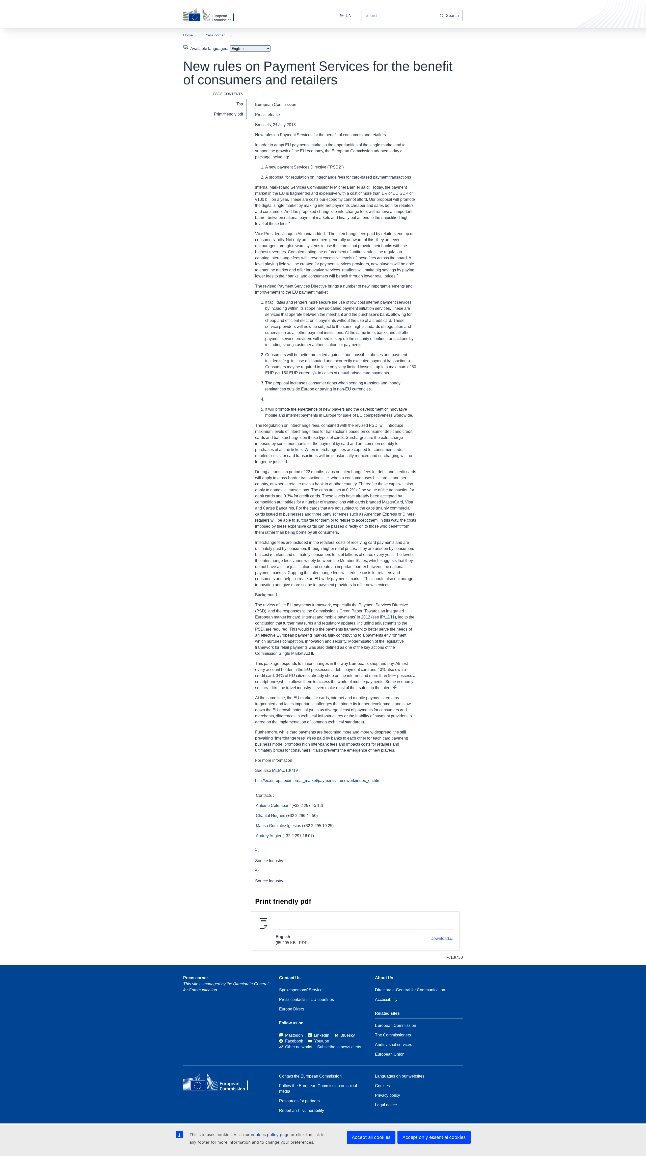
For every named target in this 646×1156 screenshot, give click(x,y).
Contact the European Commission (310, 1076)
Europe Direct (291, 1009)
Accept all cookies (371, 1137)
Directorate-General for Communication (410, 990)
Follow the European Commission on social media (318, 1088)
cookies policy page (270, 1134)
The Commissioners (393, 1035)
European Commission (395, 1025)
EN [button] (349, 15)
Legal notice (386, 1105)
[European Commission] (211, 15)
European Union (390, 1054)
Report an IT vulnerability (301, 1110)
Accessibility (386, 999)
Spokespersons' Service (300, 990)
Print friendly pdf (228, 114)
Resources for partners (299, 1101)
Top (239, 104)
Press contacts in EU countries (306, 999)
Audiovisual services (393, 1044)
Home (188, 35)
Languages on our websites (399, 1076)
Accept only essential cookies (434, 1137)
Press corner (214, 35)
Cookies (382, 1086)
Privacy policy (387, 1095)
